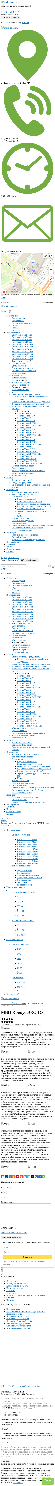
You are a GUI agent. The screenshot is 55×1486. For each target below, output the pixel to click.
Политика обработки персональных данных (26, 1295)
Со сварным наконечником (24, 370)
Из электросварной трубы (23, 892)
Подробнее (18, 1483)
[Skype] (25, 1176)
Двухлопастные (19, 366)
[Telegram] (28, 1176)
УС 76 (20, 901)
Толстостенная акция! (22, 480)
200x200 (21, 987)
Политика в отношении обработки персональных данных (27, 529)
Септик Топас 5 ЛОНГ (27, 423)
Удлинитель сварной (21, 382)
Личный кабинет (19, 537)
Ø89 (19, 958)
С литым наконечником (22, 368)
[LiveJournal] (6, 1176)
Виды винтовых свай (27, 499)
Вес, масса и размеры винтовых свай (34, 506)
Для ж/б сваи (17, 978)
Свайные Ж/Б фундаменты (18, 1326)
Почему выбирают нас (22, 323)
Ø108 (19, 963)
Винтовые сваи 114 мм (22, 349)
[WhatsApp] (43, 1176)
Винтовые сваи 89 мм (22, 342)
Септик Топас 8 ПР (26, 439)
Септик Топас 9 (24, 447)
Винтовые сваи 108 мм (22, 347)
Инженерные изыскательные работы (28, 470)
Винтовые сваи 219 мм (22, 356)
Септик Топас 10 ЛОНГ (28, 461)
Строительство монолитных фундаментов (31, 401)
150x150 (21, 982)
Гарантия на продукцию (23, 520)
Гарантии (10, 1290)
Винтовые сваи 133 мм (22, 351)
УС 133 (20, 916)
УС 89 (20, 906)
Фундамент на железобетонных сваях (29, 404)
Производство (18, 318)
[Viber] (36, 1176)
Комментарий (7, 1202)
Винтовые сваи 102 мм (22, 344)
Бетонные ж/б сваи (20, 389)
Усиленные (17, 375)
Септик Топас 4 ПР (26, 416)
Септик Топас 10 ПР (26, 459)
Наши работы (12, 542)
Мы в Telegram (11, 28)
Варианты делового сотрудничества (28, 539)
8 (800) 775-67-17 (10, 12)
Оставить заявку (13, 549)
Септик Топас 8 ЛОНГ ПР (29, 444)
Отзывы (15, 328)
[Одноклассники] (13, 1176)
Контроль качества (20, 518)
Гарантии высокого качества (25, 535)
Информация (12, 489)
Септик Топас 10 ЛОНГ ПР (29, 463)
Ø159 (19, 973)
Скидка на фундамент (22, 482)
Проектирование (19, 468)
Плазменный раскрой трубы (19, 1321)
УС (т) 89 (21, 930)
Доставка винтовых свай (17, 1316)
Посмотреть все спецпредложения (27, 1003)
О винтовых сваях (20, 497)
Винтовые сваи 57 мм (22, 335)
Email (3, 1192)
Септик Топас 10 (24, 456)
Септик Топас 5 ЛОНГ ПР (29, 425)
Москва (25, 22)
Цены (19, 516)
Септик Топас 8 (24, 437)
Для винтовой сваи (20, 944)
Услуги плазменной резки (23, 473)
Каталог (10, 551)
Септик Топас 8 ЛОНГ (27, 442)
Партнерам (11, 532)
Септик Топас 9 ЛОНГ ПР (29, 454)
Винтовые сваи (13, 332)
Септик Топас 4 (24, 413)
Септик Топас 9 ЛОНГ (27, 451)
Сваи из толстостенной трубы (30, 509)
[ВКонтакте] (40, 1176)
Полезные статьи (19, 523)
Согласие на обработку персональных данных (33, 525)
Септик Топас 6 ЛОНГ (27, 432)
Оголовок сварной (20, 385)
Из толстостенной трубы (23, 920)
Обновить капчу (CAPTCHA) (14, 1233)
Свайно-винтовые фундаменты (26, 394)
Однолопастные (19, 363)
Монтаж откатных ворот (23, 466)
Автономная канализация (18, 1328)
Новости (16, 330)
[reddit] (21, 1176)
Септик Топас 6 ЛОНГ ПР (29, 435)
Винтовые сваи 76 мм (22, 339)
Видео (14, 325)
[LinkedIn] (2, 1176)
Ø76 (19, 954)
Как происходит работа (22, 494)
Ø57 (19, 949)
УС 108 (20, 911)
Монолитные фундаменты (18, 1323)
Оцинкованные (19, 373)
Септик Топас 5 (24, 418)
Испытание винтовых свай (29, 501)
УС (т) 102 (22, 935)
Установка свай (19, 475)
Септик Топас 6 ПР (26, 430)
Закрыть (5, 1461)
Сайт (3, 1197)
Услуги (9, 392)
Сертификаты (18, 320)
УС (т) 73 (21, 925)
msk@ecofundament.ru (30, 1386)
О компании (12, 316)
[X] (32, 1176)
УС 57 (20, 897)
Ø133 (19, 968)
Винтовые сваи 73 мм (22, 337)
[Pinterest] (17, 1176)
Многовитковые (19, 378)
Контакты (10, 544)
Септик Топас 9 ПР (26, 449)
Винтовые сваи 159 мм (22, 354)
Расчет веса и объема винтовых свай (33, 504)
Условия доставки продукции (25, 492)
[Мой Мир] (10, 1176)
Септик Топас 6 (24, 428)
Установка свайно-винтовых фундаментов (25, 1311)
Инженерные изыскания (17, 1318)
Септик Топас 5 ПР (26, 420)
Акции (9, 478)
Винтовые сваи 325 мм (22, 359)
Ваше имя (5, 1187)
